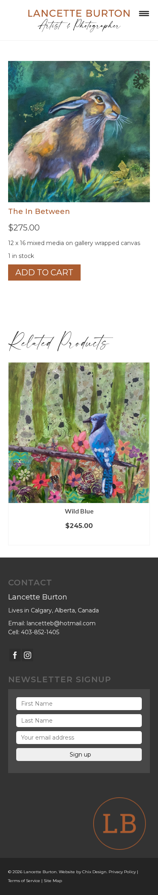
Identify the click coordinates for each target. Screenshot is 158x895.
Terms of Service (24, 880)
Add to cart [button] (79, 539)
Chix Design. (94, 871)
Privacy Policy (122, 871)
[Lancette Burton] (79, 20)
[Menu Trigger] (144, 13)
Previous (15, 454)
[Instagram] (27, 655)
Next (143, 454)
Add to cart (44, 272)
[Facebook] (15, 655)
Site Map (53, 880)
